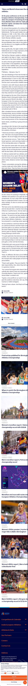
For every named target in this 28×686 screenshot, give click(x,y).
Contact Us (5, 646)
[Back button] (2, 4)
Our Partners (6, 635)
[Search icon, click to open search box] (22, 4)
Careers (4, 641)
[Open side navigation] (25, 4)
